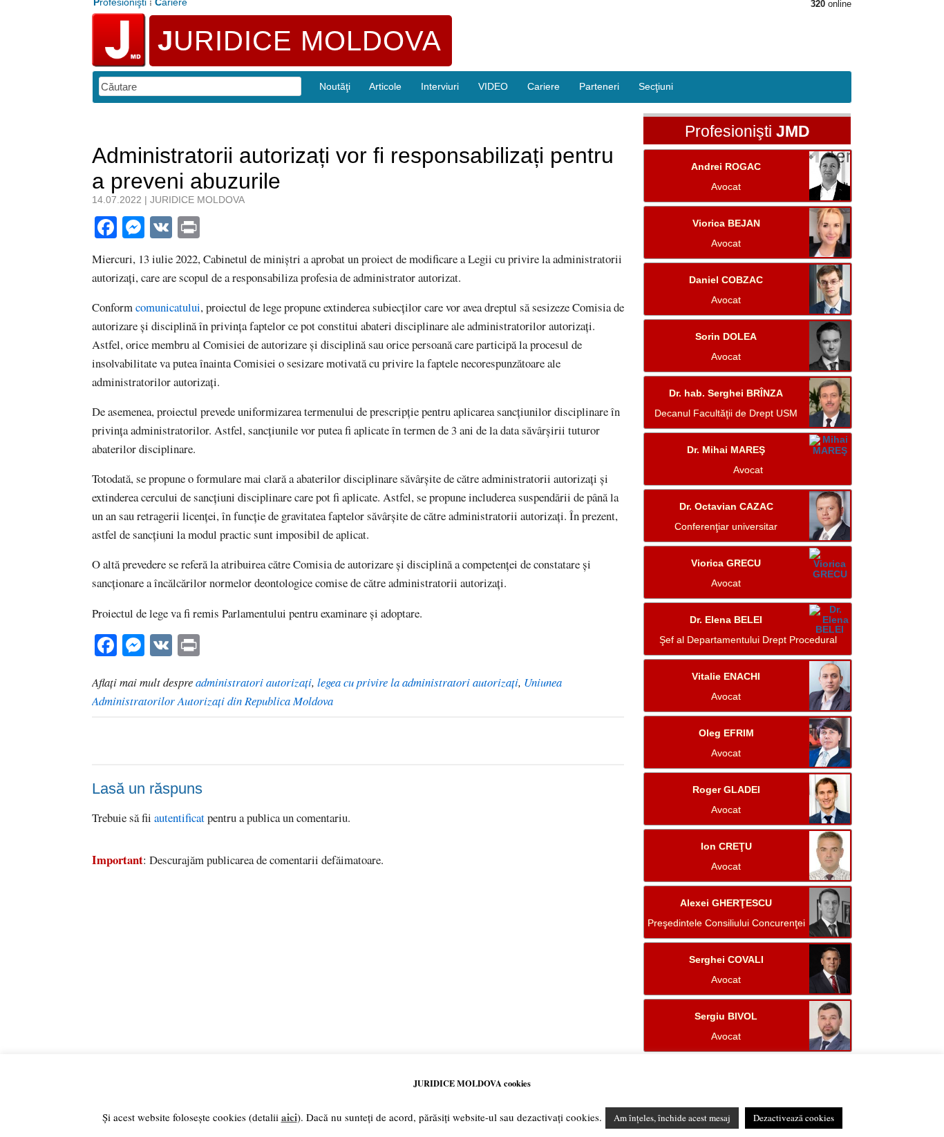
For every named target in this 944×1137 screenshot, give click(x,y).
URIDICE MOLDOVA (300, 41)
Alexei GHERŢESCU (726, 903)
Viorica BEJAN (726, 223)
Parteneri (599, 86)
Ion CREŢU (726, 846)
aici (289, 1117)
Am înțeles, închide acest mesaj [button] (672, 1117)
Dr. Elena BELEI (726, 620)
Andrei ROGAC (726, 167)
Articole (385, 86)
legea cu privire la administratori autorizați (417, 682)
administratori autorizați (254, 682)
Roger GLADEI (726, 790)
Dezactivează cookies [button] (793, 1117)
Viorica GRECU (726, 563)
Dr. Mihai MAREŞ (726, 450)
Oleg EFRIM (726, 733)
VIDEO (493, 86)
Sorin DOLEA (726, 337)
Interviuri (440, 86)
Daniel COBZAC (726, 280)
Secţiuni (656, 86)
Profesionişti (747, 132)
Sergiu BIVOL (726, 1016)
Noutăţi (334, 86)
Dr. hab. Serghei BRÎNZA (726, 393)
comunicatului (167, 307)
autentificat (179, 817)
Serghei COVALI (726, 960)
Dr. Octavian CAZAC (726, 506)
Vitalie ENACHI (726, 676)
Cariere (543, 86)
